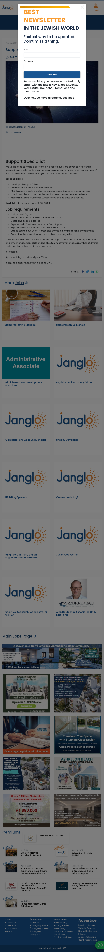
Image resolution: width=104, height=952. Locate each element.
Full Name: (29, 61)
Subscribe (52, 74)
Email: (27, 49)
